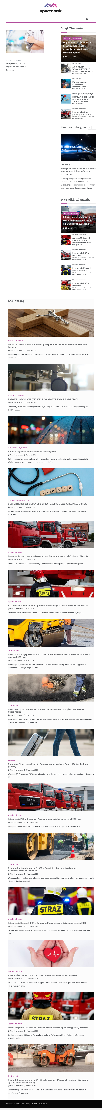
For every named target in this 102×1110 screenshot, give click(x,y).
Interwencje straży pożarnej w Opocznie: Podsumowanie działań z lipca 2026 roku (83, 115)
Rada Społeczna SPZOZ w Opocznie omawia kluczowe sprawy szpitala (42, 975)
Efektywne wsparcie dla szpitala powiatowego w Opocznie (16, 67)
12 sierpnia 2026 (80, 73)
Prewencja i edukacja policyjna (83, 94)
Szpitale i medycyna (15, 971)
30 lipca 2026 (78, 104)
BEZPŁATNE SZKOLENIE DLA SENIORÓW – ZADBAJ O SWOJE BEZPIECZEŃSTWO (83, 100)
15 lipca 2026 (78, 119)
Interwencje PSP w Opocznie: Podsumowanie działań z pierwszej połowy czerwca (83, 288)
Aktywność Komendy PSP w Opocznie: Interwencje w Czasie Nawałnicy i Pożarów (81, 241)
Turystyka (11, 760)
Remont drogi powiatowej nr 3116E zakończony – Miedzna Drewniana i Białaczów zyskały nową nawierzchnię (48, 1081)
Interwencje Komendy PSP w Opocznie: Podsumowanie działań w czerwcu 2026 (83, 271)
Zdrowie (21, 395)
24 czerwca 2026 (80, 260)
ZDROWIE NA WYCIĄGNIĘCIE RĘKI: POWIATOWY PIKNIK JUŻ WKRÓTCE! (83, 70)
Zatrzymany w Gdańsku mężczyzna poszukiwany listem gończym (78, 169)
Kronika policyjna (66, 165)
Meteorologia (76, 78)
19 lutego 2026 (68, 174)
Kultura (67, 38)
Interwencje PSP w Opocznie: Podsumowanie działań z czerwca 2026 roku (83, 256)
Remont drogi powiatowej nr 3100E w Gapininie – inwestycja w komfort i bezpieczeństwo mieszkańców (43, 869)
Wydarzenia (77, 38)
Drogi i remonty (13, 651)
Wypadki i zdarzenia (79, 109)
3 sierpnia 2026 (79, 88)
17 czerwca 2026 (80, 275)
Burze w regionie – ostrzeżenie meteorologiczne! (80, 84)
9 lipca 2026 (78, 245)
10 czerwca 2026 (80, 290)
